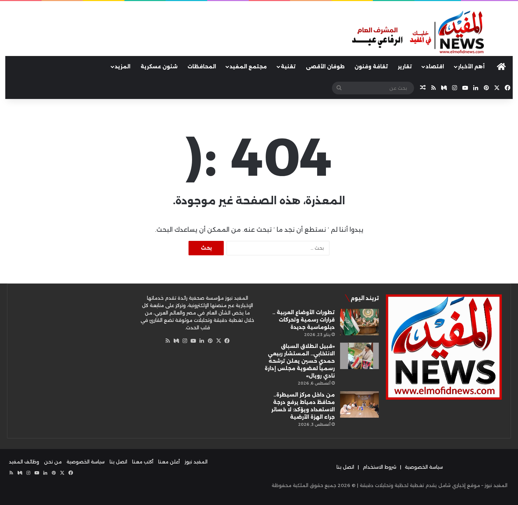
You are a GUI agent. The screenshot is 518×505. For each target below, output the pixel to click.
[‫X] (218, 341)
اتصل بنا (345, 467)
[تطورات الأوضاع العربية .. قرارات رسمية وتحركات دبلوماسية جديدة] (359, 322)
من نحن (53, 462)
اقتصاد (435, 66)
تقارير (405, 66)
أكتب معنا (142, 462)
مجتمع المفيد (248, 66)
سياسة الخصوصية (424, 467)
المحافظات (201, 66)
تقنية (288, 66)
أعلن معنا (169, 462)
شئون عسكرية (159, 66)
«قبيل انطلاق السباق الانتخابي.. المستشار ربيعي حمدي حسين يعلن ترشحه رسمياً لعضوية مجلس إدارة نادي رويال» (300, 361)
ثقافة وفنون (371, 66)
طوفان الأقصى (325, 66)
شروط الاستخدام (379, 467)
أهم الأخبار (471, 66)
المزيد (122, 66)
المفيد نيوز (196, 462)
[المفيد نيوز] (432, 33)
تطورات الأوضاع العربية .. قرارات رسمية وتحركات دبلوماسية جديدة (303, 319)
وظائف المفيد (24, 462)
